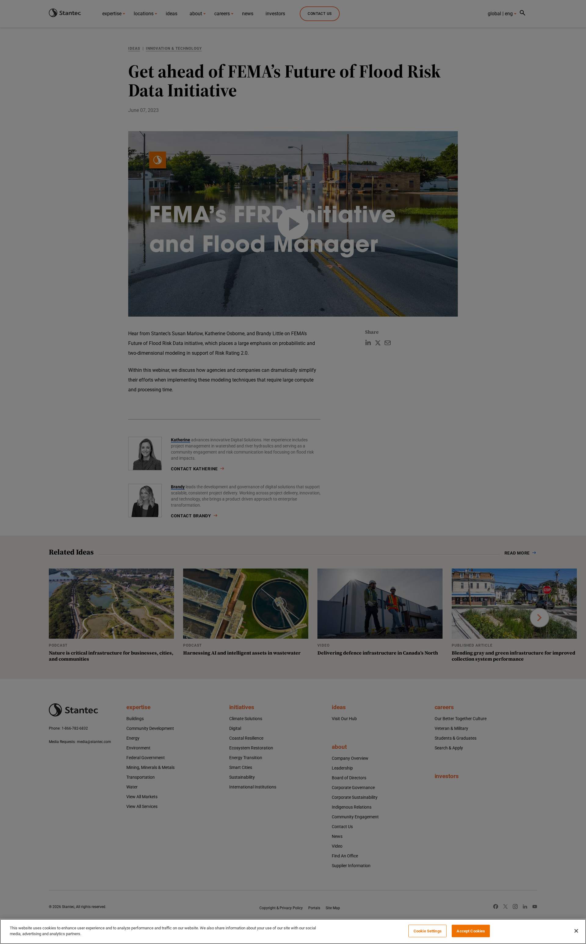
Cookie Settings (428, 931)
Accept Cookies (471, 931)
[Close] (576, 931)
